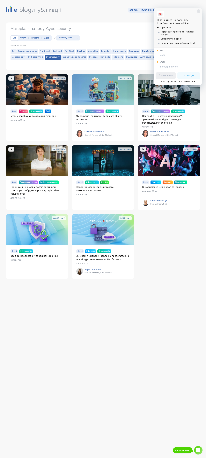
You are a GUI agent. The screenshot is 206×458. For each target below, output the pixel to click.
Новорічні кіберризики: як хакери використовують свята (103, 177)
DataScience (148, 51)
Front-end (45, 51)
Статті (23, 38)
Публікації (147, 10)
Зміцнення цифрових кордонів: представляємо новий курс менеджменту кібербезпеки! (103, 246)
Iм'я (161, 50)
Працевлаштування (27, 51)
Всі (13, 51)
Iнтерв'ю (35, 38)
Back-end (57, 51)
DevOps (81, 51)
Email (162, 62)
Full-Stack (69, 51)
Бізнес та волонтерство (74, 57)
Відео (46, 38)
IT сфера (93, 57)
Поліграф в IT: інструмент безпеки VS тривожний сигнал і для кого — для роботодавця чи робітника (169, 107)
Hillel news (118, 57)
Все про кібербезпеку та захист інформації (37, 246)
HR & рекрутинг (35, 57)
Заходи (133, 10)
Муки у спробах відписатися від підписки (37, 107)
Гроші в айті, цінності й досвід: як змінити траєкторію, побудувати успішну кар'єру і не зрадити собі (37, 177)
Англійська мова (148, 57)
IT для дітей (131, 57)
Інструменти (119, 51)
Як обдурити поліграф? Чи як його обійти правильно (103, 107)
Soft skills (105, 57)
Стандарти (134, 51)
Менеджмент (18, 57)
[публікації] (18, 10)
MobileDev (93, 51)
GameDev (105, 51)
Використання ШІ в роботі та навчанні (169, 177)
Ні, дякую (189, 76)
